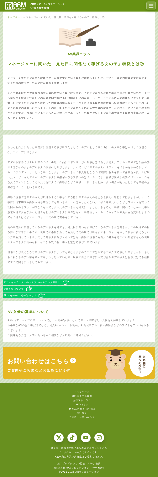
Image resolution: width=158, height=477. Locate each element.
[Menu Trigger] (151, 6)
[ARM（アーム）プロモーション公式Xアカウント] (59, 437)
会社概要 (82, 413)
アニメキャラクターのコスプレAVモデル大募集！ (31, 282)
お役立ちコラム (82, 400)
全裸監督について (13, 289)
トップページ (81, 392)
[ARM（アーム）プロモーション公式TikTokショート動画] (72, 437)
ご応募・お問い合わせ (82, 417)
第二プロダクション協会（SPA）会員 (79, 463)
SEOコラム (81, 404)
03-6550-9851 (41, 7)
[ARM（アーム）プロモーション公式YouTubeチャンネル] (86, 437)
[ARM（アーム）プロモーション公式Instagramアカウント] (99, 437)
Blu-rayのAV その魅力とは (19, 295)
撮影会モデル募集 (82, 396)
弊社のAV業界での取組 (82, 408)
